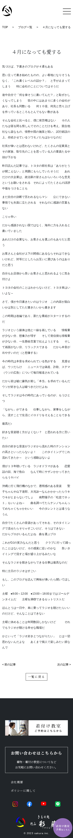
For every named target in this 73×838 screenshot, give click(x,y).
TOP (5, 27)
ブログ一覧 (25, 27)
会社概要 (17, 782)
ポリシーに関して (23, 791)
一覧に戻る (36, 677)
